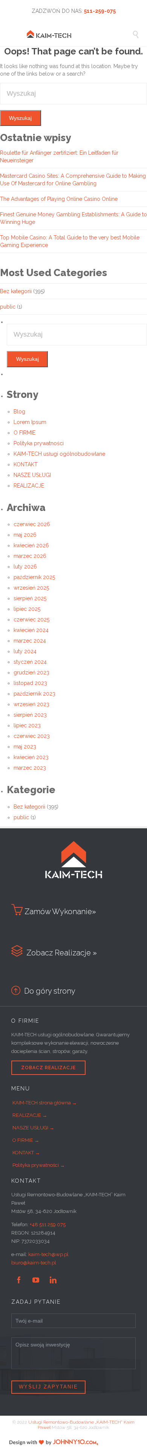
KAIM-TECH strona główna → (44, 1103)
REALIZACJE (29, 486)
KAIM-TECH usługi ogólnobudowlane (59, 454)
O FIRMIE (24, 433)
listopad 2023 (30, 683)
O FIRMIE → (25, 1140)
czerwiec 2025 (31, 620)
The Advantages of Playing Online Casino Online (59, 199)
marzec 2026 (30, 556)
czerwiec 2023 (32, 736)
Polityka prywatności (39, 443)
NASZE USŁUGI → (33, 1128)
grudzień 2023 (31, 672)
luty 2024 (25, 651)
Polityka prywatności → (38, 1165)
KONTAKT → (26, 1152)
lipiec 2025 (27, 609)
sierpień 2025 (30, 598)
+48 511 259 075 (48, 1224)
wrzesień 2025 (31, 588)
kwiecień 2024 (31, 630)
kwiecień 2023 (31, 757)
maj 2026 (25, 535)
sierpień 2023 (30, 715)
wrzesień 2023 (31, 704)
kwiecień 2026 (31, 545)
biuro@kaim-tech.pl (33, 1263)
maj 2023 (25, 747)
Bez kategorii (16, 291)
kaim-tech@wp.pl (48, 1254)
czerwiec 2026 (32, 524)
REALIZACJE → (29, 1115)
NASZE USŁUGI (32, 475)
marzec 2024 (30, 641)
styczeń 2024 (30, 662)
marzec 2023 (30, 768)
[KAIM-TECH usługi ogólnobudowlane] (79, 34)
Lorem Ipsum (30, 422)
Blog (19, 411)
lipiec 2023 (27, 725)
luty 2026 (25, 567)
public (7, 307)
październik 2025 (34, 577)
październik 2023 (34, 694)
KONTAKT (26, 464)
